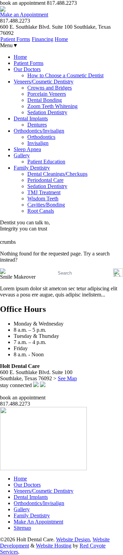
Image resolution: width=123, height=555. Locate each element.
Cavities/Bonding (46, 205)
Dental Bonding (44, 100)
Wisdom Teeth (42, 198)
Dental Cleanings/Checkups (57, 174)
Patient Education (46, 161)
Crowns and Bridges (49, 88)
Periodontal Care (45, 180)
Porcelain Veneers (46, 94)
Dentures (37, 125)
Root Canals (40, 211)
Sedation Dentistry (47, 112)
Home (61, 39)
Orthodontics (41, 137)
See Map (67, 378)
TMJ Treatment (43, 192)
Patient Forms (15, 39)
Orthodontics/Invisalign (39, 131)
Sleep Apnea (27, 149)
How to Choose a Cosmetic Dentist (65, 75)
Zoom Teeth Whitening (52, 106)
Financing (42, 39)
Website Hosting (53, 546)
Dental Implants (31, 118)
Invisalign (38, 143)
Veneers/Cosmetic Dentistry (43, 81)
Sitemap (22, 528)
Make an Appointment (24, 14)
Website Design (73, 539)
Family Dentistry (32, 168)
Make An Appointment (38, 522)
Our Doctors (27, 69)
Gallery (22, 155)
